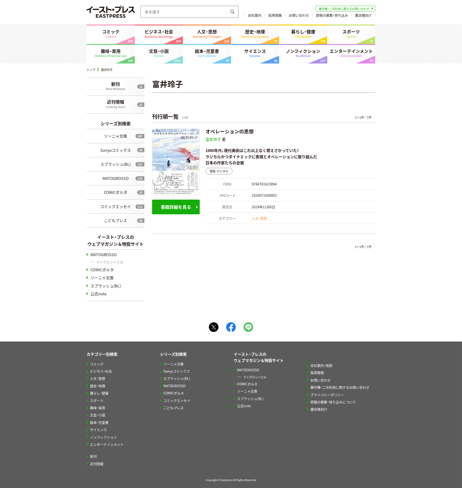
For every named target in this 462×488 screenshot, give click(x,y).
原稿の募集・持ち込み (332, 15)
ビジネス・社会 (159, 33)
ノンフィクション (303, 53)
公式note (98, 294)
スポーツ (351, 33)
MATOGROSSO (116, 178)
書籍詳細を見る (176, 207)
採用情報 (275, 15)
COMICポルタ (115, 192)
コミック (110, 33)
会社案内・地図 (321, 365)
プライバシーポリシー (327, 394)
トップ (91, 70)
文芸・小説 (159, 53)
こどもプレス (115, 220)
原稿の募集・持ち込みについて (333, 401)
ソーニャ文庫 (115, 136)
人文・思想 (207, 33)
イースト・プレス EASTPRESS (111, 12)
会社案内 (254, 15)
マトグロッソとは (109, 262)
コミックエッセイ (115, 206)
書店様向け (363, 15)
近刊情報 (115, 104)
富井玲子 (213, 139)
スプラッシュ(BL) (115, 164)
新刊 (115, 86)
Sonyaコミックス (115, 150)
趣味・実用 (110, 53)
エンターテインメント (351, 53)
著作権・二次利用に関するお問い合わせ (344, 9)
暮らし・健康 (303, 33)
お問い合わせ (299, 15)
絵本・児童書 (207, 53)
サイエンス (255, 53)
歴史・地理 (255, 33)
